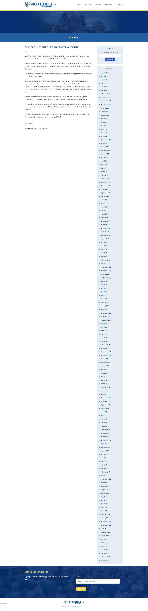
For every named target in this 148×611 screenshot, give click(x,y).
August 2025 (105, 115)
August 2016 (105, 493)
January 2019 (105, 391)
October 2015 (105, 528)
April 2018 (104, 422)
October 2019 (105, 359)
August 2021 (105, 281)
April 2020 (104, 338)
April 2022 (104, 253)
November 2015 (106, 525)
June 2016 (104, 500)
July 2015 (104, 539)
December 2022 (106, 224)
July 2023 (104, 200)
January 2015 (105, 560)
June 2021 (104, 288)
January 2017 (105, 475)
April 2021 (104, 295)
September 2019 (106, 362)
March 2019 (104, 383)
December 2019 (106, 352)
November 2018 (106, 398)
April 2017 (104, 465)
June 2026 (104, 80)
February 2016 (105, 514)
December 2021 (106, 267)
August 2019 (105, 366)
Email (78, 576)
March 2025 (104, 133)
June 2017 (104, 458)
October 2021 (105, 274)
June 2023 (104, 203)
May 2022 (104, 249)
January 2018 (105, 433)
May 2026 (104, 83)
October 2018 (105, 401)
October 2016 (105, 486)
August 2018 (105, 408)
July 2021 (104, 285)
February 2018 (105, 429)
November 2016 (106, 482)
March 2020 (104, 341)
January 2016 (105, 518)
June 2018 (104, 415)
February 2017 (105, 472)
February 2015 (105, 557)
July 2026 (104, 76)
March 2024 (104, 171)
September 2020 (106, 320)
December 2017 (106, 436)
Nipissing (108, 5)
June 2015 (104, 543)
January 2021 (105, 306)
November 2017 (106, 440)
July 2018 (104, 412)
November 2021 (106, 270)
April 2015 (104, 550)
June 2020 (104, 330)
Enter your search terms (110, 52)
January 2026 (105, 97)
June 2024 (104, 161)
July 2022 (104, 242)
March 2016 (104, 511)
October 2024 (105, 147)
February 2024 (105, 175)
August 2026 (105, 73)
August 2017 (105, 451)
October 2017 (105, 443)
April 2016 (104, 507)
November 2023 (106, 186)
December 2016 (106, 479)
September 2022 (106, 235)
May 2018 (104, 419)
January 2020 (105, 348)
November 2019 (106, 355)
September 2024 (106, 150)
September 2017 (106, 447)
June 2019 (104, 373)
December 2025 (106, 101)
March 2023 (104, 214)
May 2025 (104, 126)
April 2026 (104, 87)
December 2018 (106, 394)
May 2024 (104, 164)
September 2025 (106, 111)
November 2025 (106, 104)
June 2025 (104, 122)
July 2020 (104, 327)
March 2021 (104, 299)
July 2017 (104, 454)
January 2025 (105, 136)
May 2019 (104, 376)
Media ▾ (98, 5)
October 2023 (105, 189)
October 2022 (105, 231)
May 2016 (104, 504)
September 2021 (106, 277)
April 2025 (104, 129)
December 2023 (106, 182)
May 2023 (104, 207)
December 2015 (106, 521)
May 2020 (104, 334)
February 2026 (105, 94)
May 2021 (104, 292)
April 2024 (104, 168)
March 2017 (104, 468)
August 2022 (105, 239)
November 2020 (106, 313)
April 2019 (104, 380)
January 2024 (105, 178)
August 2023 (105, 196)
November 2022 (106, 228)
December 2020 (106, 309)
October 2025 (105, 108)
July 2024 (104, 157)
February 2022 (105, 260)
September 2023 (106, 193)
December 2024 (106, 140)
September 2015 (106, 532)
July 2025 (104, 118)
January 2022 (105, 263)
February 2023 (105, 217)
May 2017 (104, 461)
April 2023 (104, 210)
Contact (119, 5)
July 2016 (104, 497)
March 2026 (104, 90)
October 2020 (105, 316)
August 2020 (105, 323)
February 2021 (105, 302)
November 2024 (106, 143)
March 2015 (104, 553)
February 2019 (105, 387)
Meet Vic (88, 5)
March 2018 (104, 426)
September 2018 (106, 405)
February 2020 (105, 345)
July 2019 (104, 369)
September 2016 (106, 489)
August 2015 (105, 535)
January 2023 (105, 221)
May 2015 (104, 546)
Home (78, 5)
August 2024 (105, 154)
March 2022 (104, 256)
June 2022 (104, 246)
